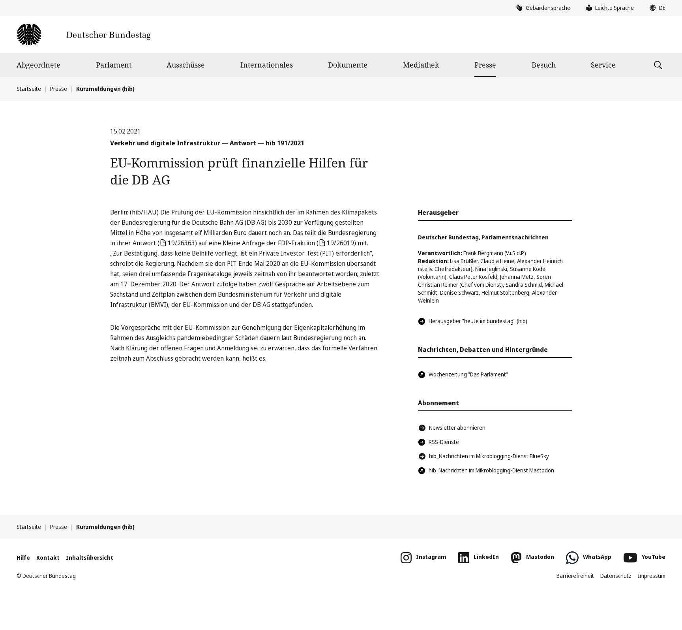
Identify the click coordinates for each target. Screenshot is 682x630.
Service (603, 65)
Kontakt (48, 557)
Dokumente (347, 65)
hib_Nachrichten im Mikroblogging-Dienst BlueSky (489, 456)
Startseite (29, 88)
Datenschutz (615, 575)
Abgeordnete (38, 65)
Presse (485, 65)
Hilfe (23, 557)
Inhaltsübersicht (89, 557)
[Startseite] (83, 34)
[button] (655, 8)
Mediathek (421, 65)
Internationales (266, 65)
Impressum (651, 575)
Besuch (544, 65)
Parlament (113, 65)
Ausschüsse (186, 65)
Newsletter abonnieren (457, 427)
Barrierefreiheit (575, 575)
